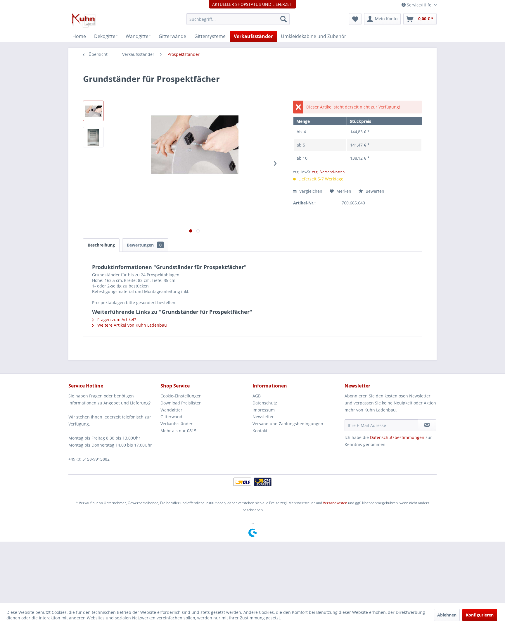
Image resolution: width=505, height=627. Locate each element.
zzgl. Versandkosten (328, 171)
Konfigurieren (480, 615)
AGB (256, 396)
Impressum (263, 410)
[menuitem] (238, 19)
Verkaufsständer (176, 423)
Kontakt (259, 430)
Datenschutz (264, 403)
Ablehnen (446, 615)
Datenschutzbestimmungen (397, 437)
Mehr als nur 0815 (178, 430)
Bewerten (374, 191)
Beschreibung (101, 245)
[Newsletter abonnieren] (427, 425)
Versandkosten (335, 502)
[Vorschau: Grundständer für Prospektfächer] (93, 111)
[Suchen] (283, 19)
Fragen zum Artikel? (116, 319)
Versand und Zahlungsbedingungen (287, 423)
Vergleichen (310, 191)
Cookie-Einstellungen (181, 396)
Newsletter (263, 416)
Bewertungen (144, 245)
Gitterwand (171, 416)
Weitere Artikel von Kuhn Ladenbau (131, 325)
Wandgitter (171, 410)
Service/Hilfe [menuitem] (419, 5)
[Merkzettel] (355, 19)
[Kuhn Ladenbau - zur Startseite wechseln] (83, 20)
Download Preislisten (181, 403)
